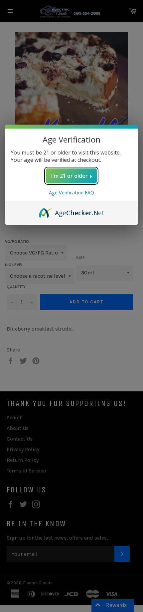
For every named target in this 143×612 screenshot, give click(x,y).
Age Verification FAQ (71, 192)
